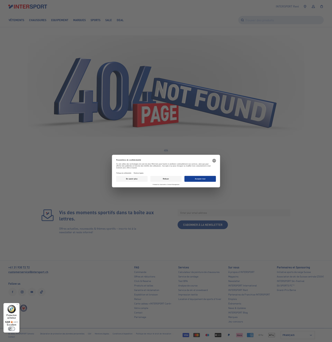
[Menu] (17, 305)
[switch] (11, 329)
